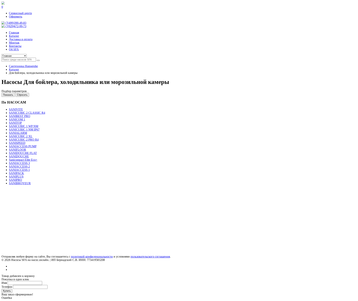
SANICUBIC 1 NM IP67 (24, 129)
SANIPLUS (16, 176)
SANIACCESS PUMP (23, 146)
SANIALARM (18, 132)
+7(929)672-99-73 (15, 26)
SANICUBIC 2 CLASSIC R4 (27, 112)
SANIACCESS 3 (19, 163)
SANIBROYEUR (20, 183)
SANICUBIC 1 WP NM (23, 126)
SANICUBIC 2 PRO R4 (24, 139)
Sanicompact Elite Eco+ (23, 159)
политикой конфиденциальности (92, 256)
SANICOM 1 (17, 119)
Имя (4, 282)
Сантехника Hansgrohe (23, 66)
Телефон (6, 286)
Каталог (14, 69)
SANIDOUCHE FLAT (23, 153)
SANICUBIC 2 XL (20, 136)
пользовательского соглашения (150, 256)
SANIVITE (16, 109)
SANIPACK (16, 173)
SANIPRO (15, 179)
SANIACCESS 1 (19, 169)
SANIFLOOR (17, 149)
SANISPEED (17, 143)
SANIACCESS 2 (19, 166)
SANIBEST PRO (19, 116)
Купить (7, 290)
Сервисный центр (20, 13)
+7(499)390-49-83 (15, 22)
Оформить (15, 16)
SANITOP (15, 122)
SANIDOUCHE (19, 156)
